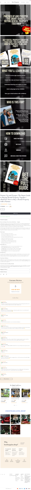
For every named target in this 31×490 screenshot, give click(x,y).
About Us (22, 476)
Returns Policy (17, 479)
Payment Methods (17, 477)
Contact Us (22, 477)
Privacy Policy (22, 478)
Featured (27, 2)
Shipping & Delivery (17, 478)
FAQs (16, 476)
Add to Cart (15, 213)
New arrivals (23, 2)
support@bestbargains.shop (12, 475)
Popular (8, 2)
